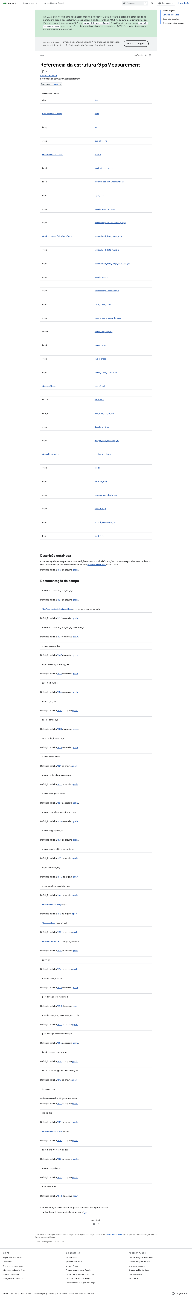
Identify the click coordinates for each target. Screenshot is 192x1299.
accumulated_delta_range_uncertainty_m (112, 263)
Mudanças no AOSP (62, 29)
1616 (59, 1140)
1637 (59, 858)
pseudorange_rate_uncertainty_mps (110, 222)
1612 (59, 1103)
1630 (59, 729)
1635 (59, 1159)
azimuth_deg (100, 509)
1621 (59, 1024)
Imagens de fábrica (11, 1274)
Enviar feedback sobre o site (81, 1293)
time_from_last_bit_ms (104, 413)
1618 (59, 1080)
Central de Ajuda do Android (141, 1257)
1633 (59, 932)
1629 (59, 747)
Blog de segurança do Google (78, 1270)
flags (97, 114)
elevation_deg (101, 481)
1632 (59, 784)
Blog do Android (73, 1266)
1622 (59, 618)
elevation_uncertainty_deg (106, 495)
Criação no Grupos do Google (78, 1278)
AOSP (42, 55)
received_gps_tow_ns (104, 168)
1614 (59, 969)
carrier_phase (100, 359)
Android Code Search (54, 3)
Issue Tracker (134, 1278)
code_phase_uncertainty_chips (108, 318)
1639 (59, 1122)
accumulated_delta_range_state (108, 236)
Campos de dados (48, 75)
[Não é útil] (150, 55)
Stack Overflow (135, 1274)
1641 (59, 895)
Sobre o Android (10, 1293)
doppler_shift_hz (102, 427)
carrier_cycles (100, 345)
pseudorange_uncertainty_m (107, 291)
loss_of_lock (100, 386)
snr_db (97, 468)
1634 (59, 692)
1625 (59, 987)
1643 (59, 673)
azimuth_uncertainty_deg (105, 522)
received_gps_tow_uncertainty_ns (109, 182)
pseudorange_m (101, 277)
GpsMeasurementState (52, 154)
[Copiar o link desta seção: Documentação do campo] (82, 581)
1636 (59, 840)
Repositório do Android (12, 1257)
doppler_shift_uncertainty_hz (107, 440)
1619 (59, 710)
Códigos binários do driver (14, 1278)
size (96, 100)
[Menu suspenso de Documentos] (37, 3)
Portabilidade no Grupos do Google (80, 1282)
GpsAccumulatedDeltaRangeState (57, 236)
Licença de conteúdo (113, 1234)
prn (96, 127)
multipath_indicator (103, 454)
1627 (59, 803)
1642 (59, 655)
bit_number (99, 400)
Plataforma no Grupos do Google (80, 1274)
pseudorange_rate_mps (105, 209)
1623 (59, 600)
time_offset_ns (101, 141)
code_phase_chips (103, 304)
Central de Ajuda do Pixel (139, 1261)
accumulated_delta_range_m (107, 250)
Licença (51, 1293)
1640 (60, 877)
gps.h (57, 84)
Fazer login (183, 3)
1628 (59, 821)
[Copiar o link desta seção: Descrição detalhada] (74, 556)
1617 (59, 1061)
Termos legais (39, 1293)
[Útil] (146, 55)
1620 (59, 1006)
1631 (59, 766)
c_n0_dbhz (99, 195)
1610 (59, 570)
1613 (59, 913)
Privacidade (62, 1293)
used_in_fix (99, 536)
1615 (59, 1177)
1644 (59, 1196)
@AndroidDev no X (74, 1261)
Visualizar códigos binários (14, 1270)
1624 (59, 636)
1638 (59, 950)
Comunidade (25, 1293)
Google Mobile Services (139, 1270)
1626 (59, 1043)
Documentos (28, 3)
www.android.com (137, 1266)
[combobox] (135, 3)
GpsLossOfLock (49, 386)
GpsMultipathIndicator (52, 454)
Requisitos (7, 1261)
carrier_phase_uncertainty (106, 372)
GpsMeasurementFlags (52, 114)
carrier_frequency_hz (103, 331)
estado (98, 154)
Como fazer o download (13, 1266)
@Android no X (72, 1257)
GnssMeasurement (97, 564)
